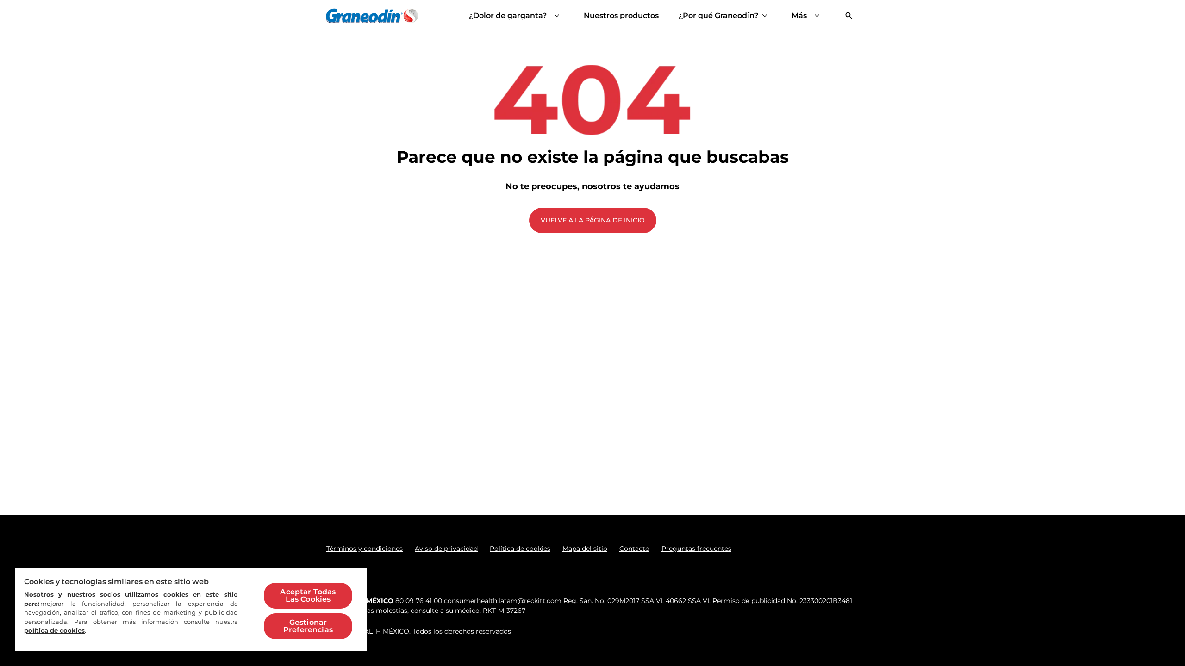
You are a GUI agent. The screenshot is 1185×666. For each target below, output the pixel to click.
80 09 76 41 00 (418, 601)
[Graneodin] (372, 15)
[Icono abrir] (849, 16)
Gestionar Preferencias (308, 626)
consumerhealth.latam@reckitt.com (502, 601)
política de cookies (54, 630)
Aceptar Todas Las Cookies (308, 595)
